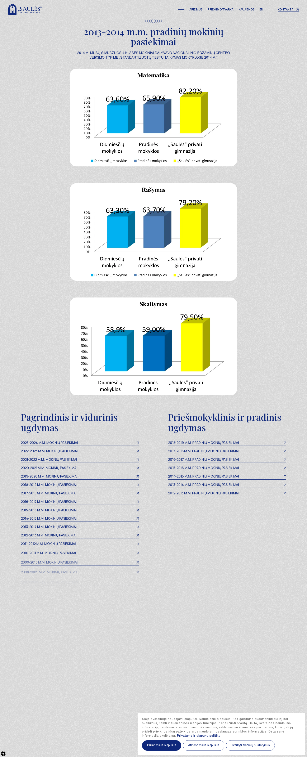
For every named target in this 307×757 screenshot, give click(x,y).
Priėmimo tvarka (220, 9)
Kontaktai (286, 9)
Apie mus (196, 9)
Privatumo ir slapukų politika (199, 736)
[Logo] (25, 9)
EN (261, 9)
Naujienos (246, 9)
